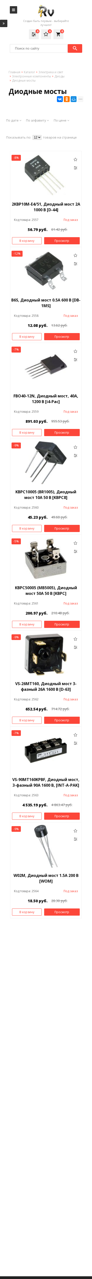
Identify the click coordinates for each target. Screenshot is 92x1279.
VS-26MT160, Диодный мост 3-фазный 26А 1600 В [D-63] (46, 686)
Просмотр (61, 241)
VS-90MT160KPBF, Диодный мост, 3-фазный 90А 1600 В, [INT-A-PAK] (45, 782)
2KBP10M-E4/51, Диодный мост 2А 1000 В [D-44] (46, 207)
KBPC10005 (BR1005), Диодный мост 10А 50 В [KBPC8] (45, 494)
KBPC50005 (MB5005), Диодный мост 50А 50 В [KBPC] (46, 590)
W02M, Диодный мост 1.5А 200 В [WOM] (46, 878)
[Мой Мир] (74, 99)
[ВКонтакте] (60, 99)
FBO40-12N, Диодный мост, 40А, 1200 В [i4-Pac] (45, 398)
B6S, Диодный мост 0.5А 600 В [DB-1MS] (45, 302)
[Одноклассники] (67, 99)
